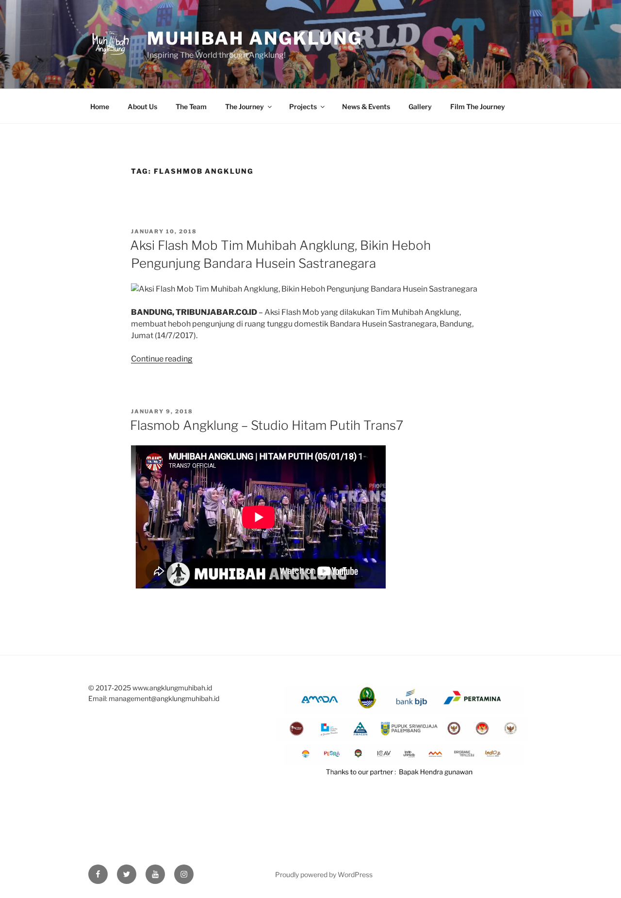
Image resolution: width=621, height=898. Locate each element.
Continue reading (162, 358)
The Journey (244, 106)
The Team (191, 106)
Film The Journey (477, 106)
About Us (142, 106)
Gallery (420, 106)
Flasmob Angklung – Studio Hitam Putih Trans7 (266, 425)
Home (99, 106)
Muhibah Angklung (254, 38)
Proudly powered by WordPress (324, 874)
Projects (303, 106)
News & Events (366, 106)
